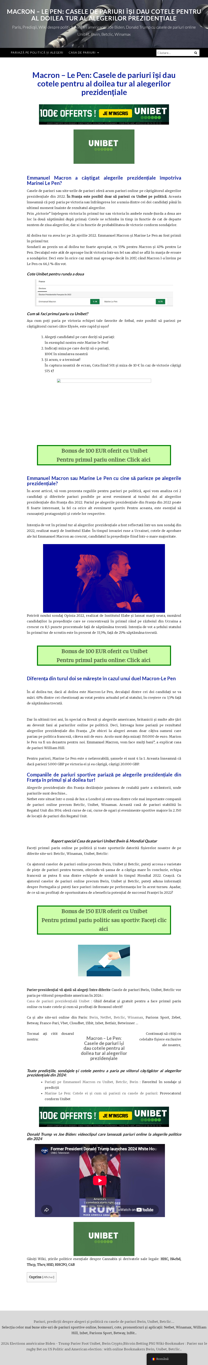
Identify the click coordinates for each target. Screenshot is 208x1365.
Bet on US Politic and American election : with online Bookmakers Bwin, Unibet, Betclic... (109, 1349)
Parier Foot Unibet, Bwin (90, 1343)
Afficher (48, 1277)
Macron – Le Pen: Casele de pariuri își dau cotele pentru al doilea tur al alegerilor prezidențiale (104, 15)
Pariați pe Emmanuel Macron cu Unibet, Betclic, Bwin (91, 1082)
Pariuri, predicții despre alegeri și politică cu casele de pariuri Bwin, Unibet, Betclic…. (104, 1322)
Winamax (135, 1017)
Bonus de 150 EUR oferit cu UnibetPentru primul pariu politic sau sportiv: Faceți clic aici (104, 920)
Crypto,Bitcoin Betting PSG (133, 1343)
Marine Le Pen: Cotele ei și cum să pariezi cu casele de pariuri (101, 1093)
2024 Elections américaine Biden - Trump (35, 1343)
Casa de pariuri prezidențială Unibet (58, 1001)
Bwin (93, 1017)
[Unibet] (104, 114)
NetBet (105, 1017)
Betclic (119, 1017)
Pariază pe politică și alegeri (37, 52)
